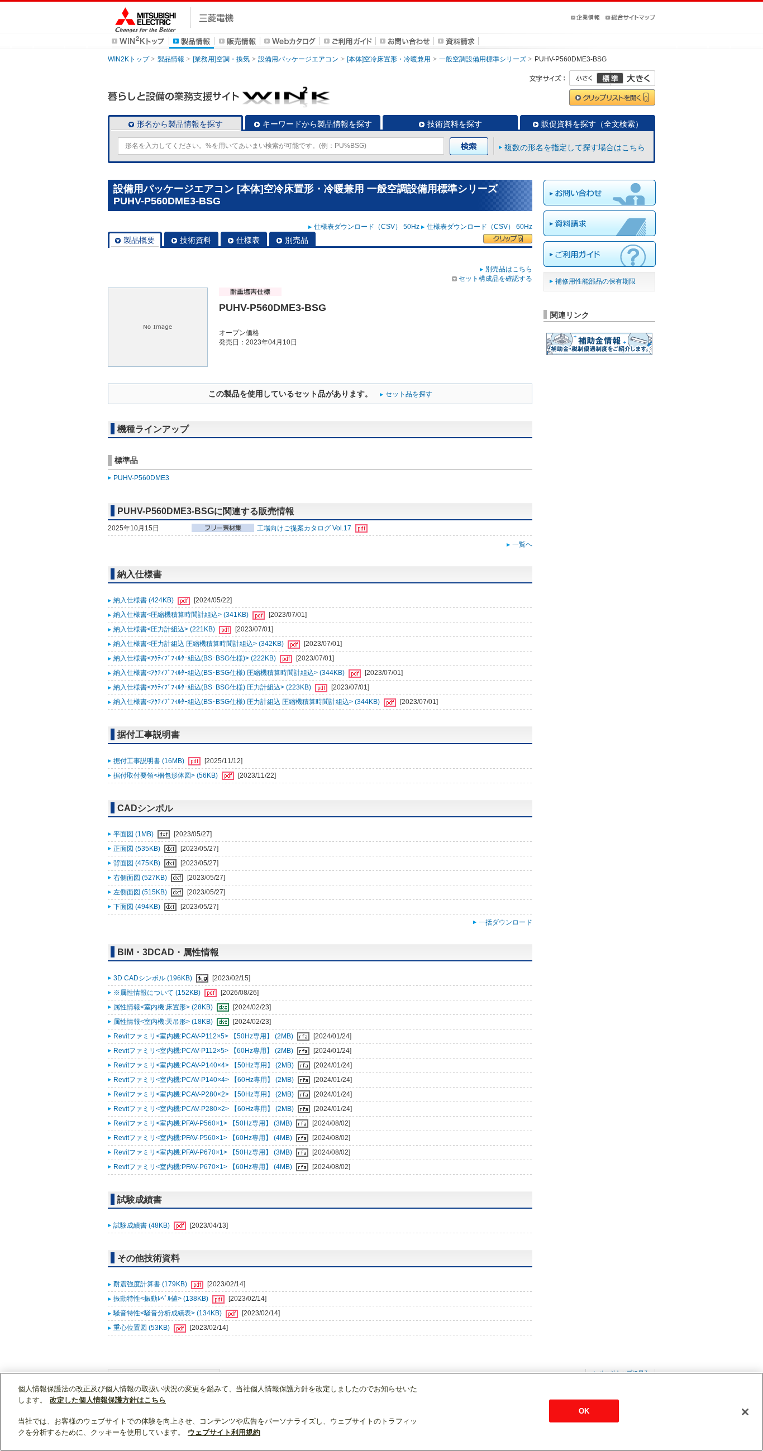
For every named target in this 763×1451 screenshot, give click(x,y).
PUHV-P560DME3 (141, 478)
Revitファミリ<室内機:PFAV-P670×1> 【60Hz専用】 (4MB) (203, 1167)
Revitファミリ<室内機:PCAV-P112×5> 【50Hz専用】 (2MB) (204, 1036)
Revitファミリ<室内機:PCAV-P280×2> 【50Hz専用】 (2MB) (204, 1094)
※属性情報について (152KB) (157, 993)
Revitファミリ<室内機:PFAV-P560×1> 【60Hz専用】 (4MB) (203, 1138)
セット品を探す (408, 394)
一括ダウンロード (505, 922)
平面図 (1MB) (134, 834)
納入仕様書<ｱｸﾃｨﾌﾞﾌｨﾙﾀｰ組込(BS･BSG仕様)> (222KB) (195, 658)
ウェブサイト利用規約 (224, 1432)
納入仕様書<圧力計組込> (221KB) (165, 629)
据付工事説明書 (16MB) (149, 761)
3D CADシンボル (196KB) (153, 978)
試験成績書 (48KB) (142, 1225)
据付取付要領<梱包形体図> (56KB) (166, 775)
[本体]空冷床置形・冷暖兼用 (389, 59)
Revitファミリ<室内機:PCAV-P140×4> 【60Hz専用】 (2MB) (204, 1080)
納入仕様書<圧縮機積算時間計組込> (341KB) (181, 615)
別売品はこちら (508, 269)
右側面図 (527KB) (141, 878)
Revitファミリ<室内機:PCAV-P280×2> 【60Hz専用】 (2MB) (204, 1109)
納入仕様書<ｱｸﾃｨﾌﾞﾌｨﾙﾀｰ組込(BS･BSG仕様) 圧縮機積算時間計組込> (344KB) (229, 673)
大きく (633, 78)
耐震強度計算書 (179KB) (151, 1284)
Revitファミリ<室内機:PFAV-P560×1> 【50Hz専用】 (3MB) (203, 1123)
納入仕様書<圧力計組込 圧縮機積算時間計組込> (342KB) (199, 644)
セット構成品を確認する (495, 278)
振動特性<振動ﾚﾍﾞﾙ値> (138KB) (161, 1298)
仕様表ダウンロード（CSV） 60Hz (479, 227)
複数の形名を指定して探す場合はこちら (574, 147)
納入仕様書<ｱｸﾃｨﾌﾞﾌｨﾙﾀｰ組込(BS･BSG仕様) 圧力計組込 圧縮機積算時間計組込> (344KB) (247, 702)
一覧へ (522, 544)
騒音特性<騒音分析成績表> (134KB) (168, 1313)
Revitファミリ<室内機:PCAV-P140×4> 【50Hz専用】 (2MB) (204, 1065)
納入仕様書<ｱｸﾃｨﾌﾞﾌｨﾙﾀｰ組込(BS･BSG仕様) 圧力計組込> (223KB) (213, 687)
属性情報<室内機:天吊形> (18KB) (163, 1022)
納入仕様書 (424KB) (144, 600)
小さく (590, 78)
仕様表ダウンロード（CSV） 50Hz (366, 227)
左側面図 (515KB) (141, 892)
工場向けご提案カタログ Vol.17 (305, 528)
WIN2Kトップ (128, 59)
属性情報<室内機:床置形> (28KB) (163, 1007)
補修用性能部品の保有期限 (595, 281)
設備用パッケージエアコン (298, 59)
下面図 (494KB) (137, 907)
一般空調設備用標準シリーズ (482, 59)
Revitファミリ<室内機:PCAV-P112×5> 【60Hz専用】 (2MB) (204, 1051)
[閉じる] (745, 1412)
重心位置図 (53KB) (142, 1328)
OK (584, 1410)
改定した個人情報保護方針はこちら (108, 1400)
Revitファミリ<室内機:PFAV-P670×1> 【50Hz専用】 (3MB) (203, 1152)
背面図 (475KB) (137, 863)
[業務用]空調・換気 (221, 59)
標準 (610, 78)
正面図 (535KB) (137, 849)
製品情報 (171, 59)
